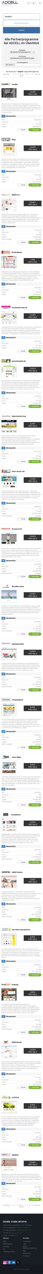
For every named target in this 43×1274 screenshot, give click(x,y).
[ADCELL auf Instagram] (5, 1262)
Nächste (37, 74)
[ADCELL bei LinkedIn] (14, 1262)
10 (32, 74)
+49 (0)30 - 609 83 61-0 (23, 1228)
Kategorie (22, 50)
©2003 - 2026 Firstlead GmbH (21, 1269)
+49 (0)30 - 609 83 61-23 (23, 1230)
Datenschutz (27, 1253)
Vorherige (6, 74)
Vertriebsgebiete (22, 62)
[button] (21, 30)
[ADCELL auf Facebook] (9, 1262)
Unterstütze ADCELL (9, 1252)
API (4, 1249)
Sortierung (22, 56)
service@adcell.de (13, 1235)
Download (6, 1246)
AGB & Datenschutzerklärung (29, 1247)
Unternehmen (27, 1241)
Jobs (24, 1244)
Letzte (21, 76)
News (4, 1241)
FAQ (24, 1251)
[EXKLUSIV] (9, 1000)
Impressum (26, 1256)
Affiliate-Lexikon (7, 1244)
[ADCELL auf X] (18, 1262)
